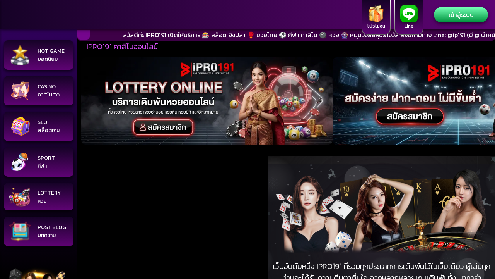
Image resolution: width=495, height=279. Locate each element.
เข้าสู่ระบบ (461, 14)
